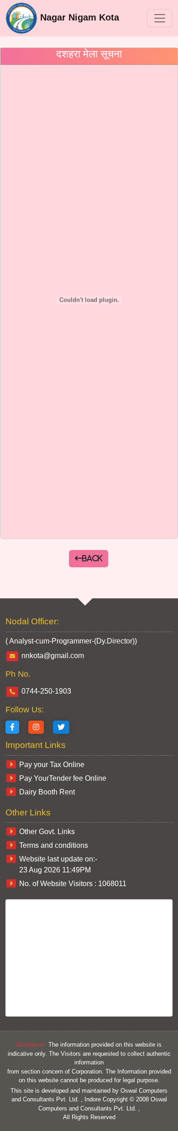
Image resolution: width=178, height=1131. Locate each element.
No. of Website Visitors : (72, 883)
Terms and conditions (53, 845)
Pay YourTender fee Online (62, 778)
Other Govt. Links (47, 831)
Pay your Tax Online (51, 764)
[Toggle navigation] (160, 18)
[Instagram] (36, 727)
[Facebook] (12, 727)
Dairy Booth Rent (47, 792)
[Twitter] (61, 727)
